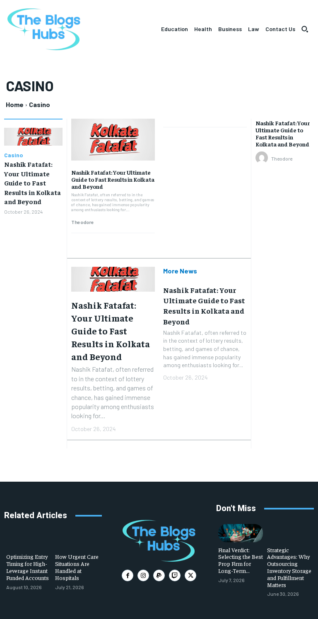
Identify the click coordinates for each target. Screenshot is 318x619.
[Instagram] (143, 575)
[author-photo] (262, 158)
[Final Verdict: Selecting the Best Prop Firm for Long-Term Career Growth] (240, 533)
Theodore (82, 222)
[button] (304, 29)
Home (15, 104)
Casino (13, 155)
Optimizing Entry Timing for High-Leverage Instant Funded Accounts (27, 567)
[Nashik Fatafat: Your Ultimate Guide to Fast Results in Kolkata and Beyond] (33, 136)
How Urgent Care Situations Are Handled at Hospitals (77, 567)
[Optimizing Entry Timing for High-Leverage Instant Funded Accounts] (28, 540)
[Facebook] (127, 575)
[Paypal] (159, 575)
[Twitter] (190, 575)
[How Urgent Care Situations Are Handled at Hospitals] (77, 540)
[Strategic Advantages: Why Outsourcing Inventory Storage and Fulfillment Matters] (289, 533)
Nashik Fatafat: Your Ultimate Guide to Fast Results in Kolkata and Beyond (32, 182)
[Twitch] (175, 575)
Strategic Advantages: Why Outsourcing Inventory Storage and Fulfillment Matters (289, 567)
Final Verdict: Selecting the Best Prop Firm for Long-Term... (240, 560)
